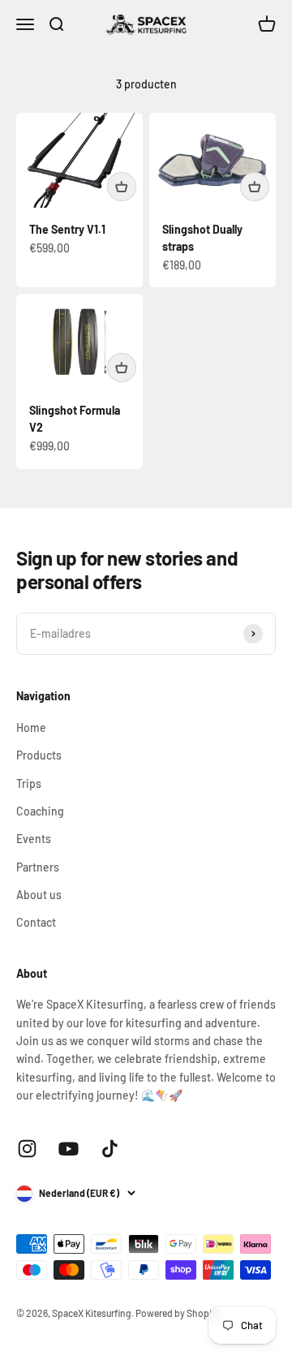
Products (39, 755)
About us (39, 895)
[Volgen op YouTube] (68, 1149)
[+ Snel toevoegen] (121, 186)
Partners (37, 867)
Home (31, 727)
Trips (28, 783)
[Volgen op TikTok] (110, 1149)
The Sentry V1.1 (67, 229)
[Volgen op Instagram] (27, 1149)
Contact (36, 922)
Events (33, 839)
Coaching (40, 811)
